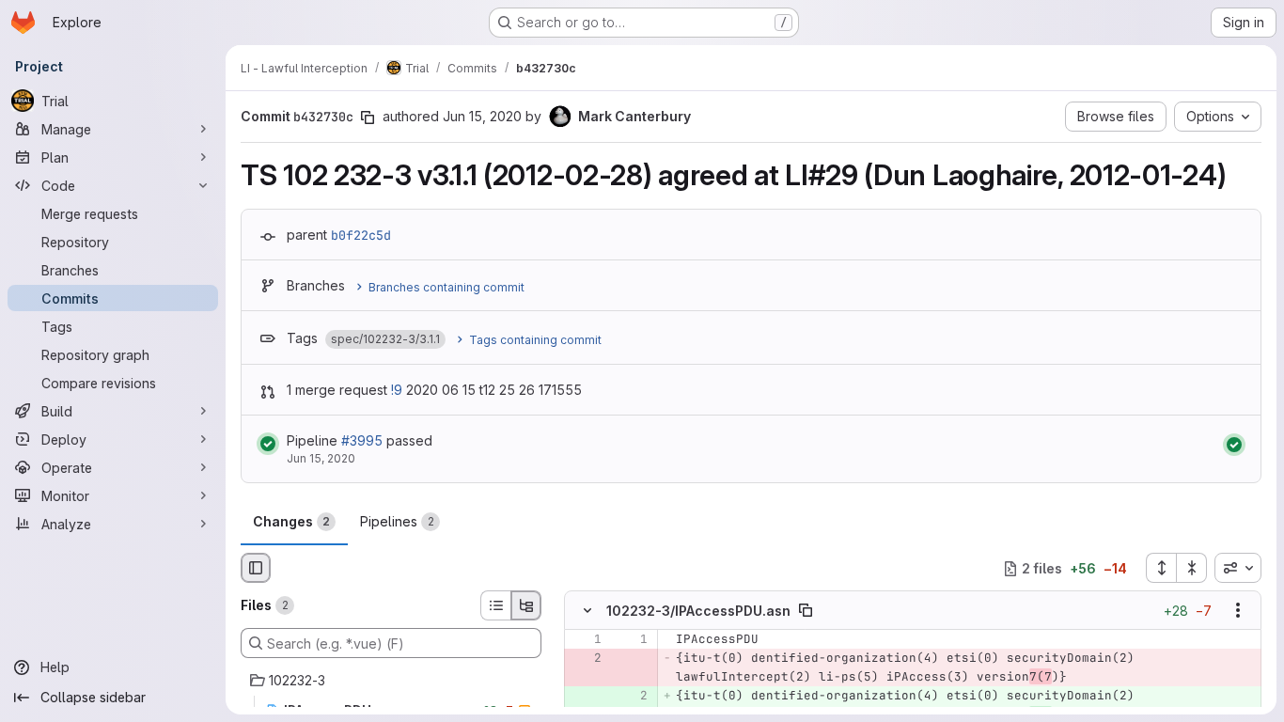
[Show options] (1238, 611)
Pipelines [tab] (397, 521)
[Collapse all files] (1192, 568)
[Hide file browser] (256, 568)
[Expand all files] (1161, 568)
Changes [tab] (291, 521)
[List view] (495, 605)
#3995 (362, 440)
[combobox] (1237, 568)
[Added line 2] (632, 696)
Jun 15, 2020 (482, 116)
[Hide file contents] (587, 611)
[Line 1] (586, 640)
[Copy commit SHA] (367, 117)
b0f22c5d (361, 235)
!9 (396, 390)
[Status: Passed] (268, 443)
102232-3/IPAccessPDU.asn (698, 611)
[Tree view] (526, 605)
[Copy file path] (805, 611)
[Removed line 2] (586, 659)
